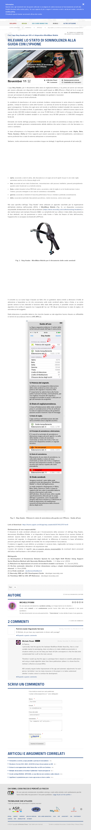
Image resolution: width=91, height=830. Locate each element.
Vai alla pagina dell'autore (73, 594)
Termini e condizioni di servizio (57, 824)
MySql (10, 816)
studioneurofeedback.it (33, 571)
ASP (59, 816)
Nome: (32, 699)
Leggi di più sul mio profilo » (62, 794)
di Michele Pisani (50, 80)
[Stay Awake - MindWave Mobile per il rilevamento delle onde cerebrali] (45, 238)
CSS (71, 816)
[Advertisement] (45, 159)
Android (22, 816)
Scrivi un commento (76, 620)
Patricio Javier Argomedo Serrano (30, 628)
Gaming (10, 818)
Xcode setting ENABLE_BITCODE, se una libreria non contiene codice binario (34, 774)
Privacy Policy (79, 824)
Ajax (54, 816)
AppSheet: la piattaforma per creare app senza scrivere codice (29, 777)
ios (15, 587)
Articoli (39, 27)
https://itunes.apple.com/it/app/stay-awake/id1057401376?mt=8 (45, 524)
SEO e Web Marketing (40, 23)
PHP (15, 818)
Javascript (65, 816)
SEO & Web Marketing (44, 816)
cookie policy (10, 12)
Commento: (33, 718)
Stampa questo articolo (70, 80)
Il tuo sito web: (33, 712)
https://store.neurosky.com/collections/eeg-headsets (62, 209)
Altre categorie (69, 23)
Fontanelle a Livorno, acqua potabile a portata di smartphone (29, 761)
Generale (28, 27)
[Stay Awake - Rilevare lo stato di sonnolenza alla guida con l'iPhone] (45, 416)
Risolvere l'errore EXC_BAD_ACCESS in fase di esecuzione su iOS (31, 764)
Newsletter (21, 818)
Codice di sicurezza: (36, 734)
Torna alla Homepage (75, 32)
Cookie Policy (70, 824)
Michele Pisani (27, 602)
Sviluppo (13, 23)
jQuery (15, 816)
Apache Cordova (31, 816)
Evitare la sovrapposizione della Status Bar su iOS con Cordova (30, 767)
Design (24, 23)
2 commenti (52, 82)
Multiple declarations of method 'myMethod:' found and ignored (29, 771)
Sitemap (29, 818)
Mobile (55, 23)
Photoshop (77, 816)
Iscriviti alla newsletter (74, 34)
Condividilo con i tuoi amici (71, 82)
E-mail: (32, 705)
